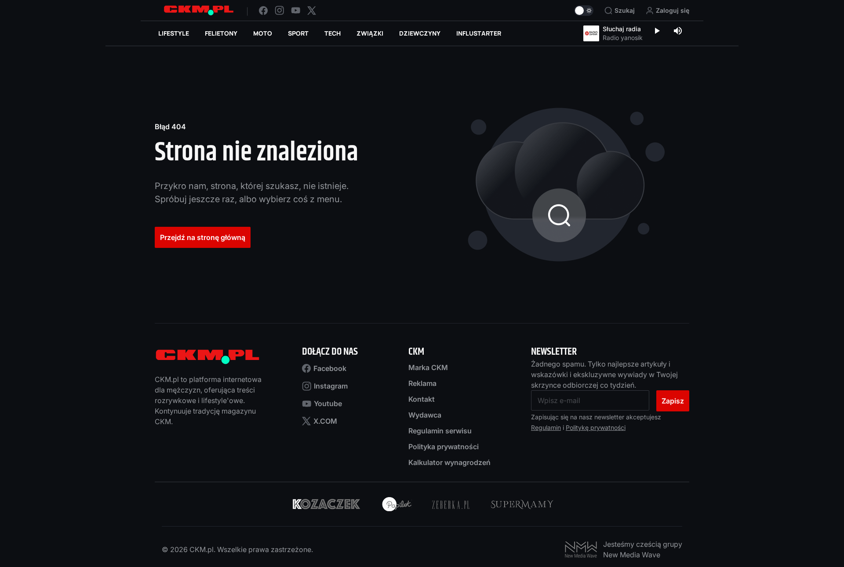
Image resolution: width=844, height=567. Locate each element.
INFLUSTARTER (478, 33)
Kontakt (421, 399)
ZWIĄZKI (370, 33)
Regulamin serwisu (440, 430)
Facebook (329, 368)
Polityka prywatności (443, 446)
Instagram (331, 386)
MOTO (262, 33)
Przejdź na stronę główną (202, 237)
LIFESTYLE (173, 33)
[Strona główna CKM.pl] (199, 10)
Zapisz (673, 400)
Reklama (422, 383)
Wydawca (424, 415)
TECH (332, 33)
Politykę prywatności (596, 427)
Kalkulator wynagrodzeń (449, 462)
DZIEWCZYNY (419, 33)
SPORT (298, 33)
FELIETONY (221, 33)
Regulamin (546, 427)
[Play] (656, 31)
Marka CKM (428, 367)
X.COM (325, 421)
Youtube (328, 403)
